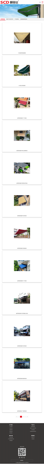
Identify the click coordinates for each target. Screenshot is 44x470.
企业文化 (11, 428)
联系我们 (33, 435)
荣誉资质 (11, 431)
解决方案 (11, 435)
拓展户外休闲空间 (9, 19)
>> (27, 416)
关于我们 (11, 424)
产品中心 (33, 424)
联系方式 (33, 437)
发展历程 (11, 429)
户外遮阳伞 (17, 19)
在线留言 (33, 438)
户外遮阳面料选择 (11, 438)
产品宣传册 (11, 437)
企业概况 (11, 426)
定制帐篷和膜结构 (23, 19)
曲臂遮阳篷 (3, 19)
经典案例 (11, 440)
